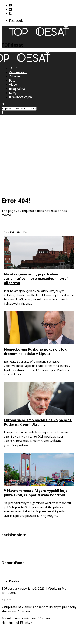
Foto (12, 80)
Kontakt (14, 581)
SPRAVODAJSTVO (16, 232)
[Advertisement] (39, 153)
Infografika (17, 89)
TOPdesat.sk (10, 588)
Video (13, 84)
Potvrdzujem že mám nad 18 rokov (26, 618)
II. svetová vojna (20, 97)
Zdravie (14, 76)
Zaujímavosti (18, 72)
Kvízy (12, 93)
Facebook (16, 20)
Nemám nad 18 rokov (17, 622)
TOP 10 (14, 68)
